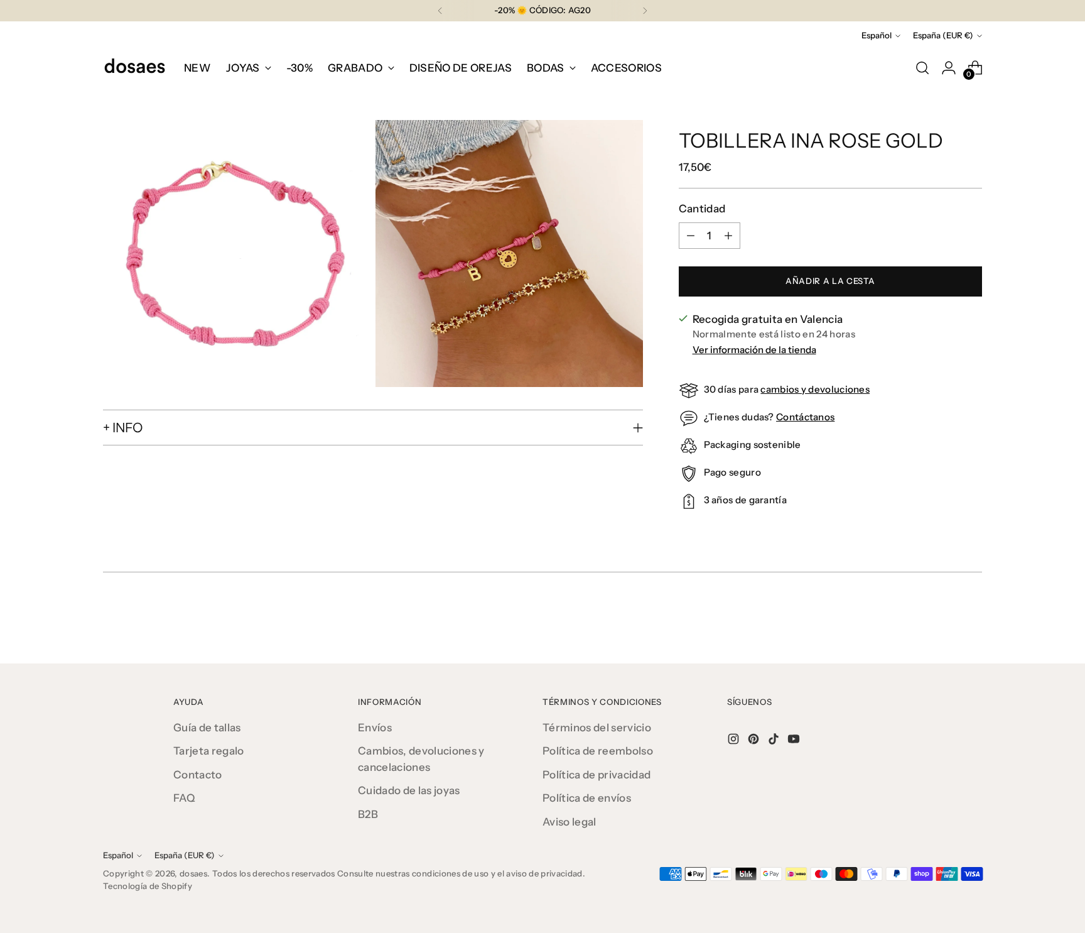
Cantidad (702, 208)
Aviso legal (569, 822)
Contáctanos (805, 417)
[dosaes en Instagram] (734, 741)
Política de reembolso (597, 751)
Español (876, 35)
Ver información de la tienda (754, 350)
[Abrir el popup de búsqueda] (922, 67)
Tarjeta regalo (208, 751)
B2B (368, 814)
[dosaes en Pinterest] (754, 741)
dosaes (193, 873)
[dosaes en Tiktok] (774, 741)
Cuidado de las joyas (409, 790)
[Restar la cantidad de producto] (690, 235)
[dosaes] (134, 68)
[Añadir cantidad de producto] (728, 235)
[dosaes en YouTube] (794, 741)
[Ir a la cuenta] (948, 67)
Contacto (197, 774)
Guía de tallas (207, 727)
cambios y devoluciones (815, 389)
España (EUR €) (943, 35)
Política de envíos (586, 798)
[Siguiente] (645, 10)
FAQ (184, 798)
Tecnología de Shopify (147, 886)
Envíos (375, 727)
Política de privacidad (596, 774)
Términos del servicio (596, 727)
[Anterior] (440, 10)
